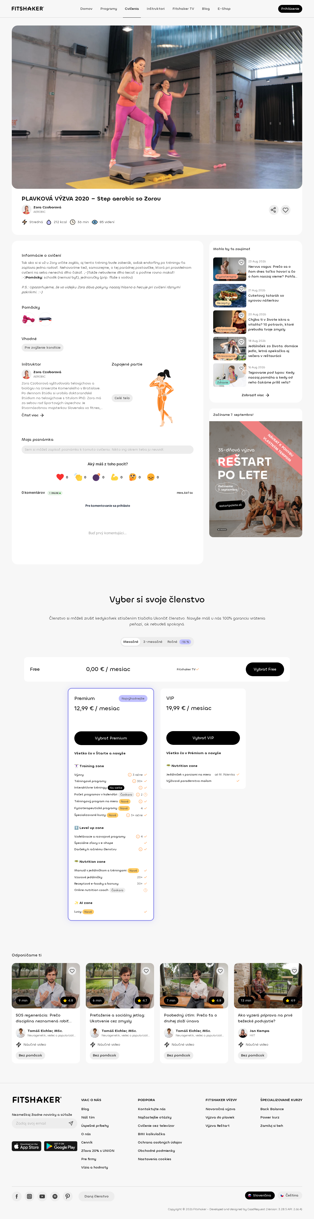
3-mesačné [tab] (152, 641)
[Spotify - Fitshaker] (55, 1196)
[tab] (179, 641)
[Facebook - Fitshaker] (17, 1196)
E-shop (224, 8)
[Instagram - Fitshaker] (29, 1196)
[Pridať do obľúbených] (285, 210)
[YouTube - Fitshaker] (42, 1196)
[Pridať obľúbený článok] (241, 262)
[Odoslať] (70, 1123)
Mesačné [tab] (130, 641)
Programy (108, 8)
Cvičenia (132, 8)
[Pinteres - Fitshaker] (68, 1196)
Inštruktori (156, 8)
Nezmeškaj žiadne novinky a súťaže (42, 1114)
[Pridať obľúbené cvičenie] (72, 971)
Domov (86, 8)
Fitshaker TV (183, 8)
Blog (206, 8)
